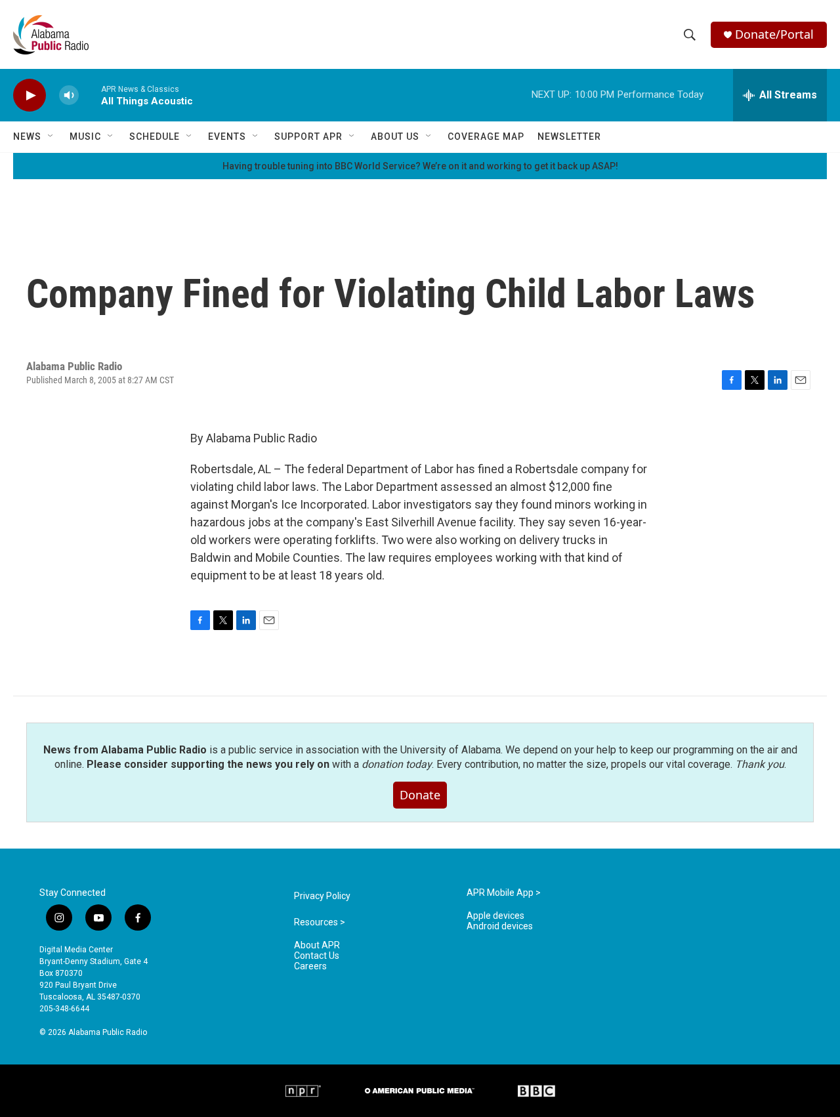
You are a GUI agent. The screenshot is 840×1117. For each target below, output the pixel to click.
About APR (317, 945)
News (27, 136)
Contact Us (316, 956)
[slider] (90, 95)
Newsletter (569, 136)
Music (85, 136)
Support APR (308, 136)
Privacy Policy (322, 896)
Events (227, 136)
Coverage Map (486, 136)
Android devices (500, 926)
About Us (395, 136)
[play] (29, 95)
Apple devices (495, 916)
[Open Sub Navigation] (51, 136)
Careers (310, 966)
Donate (420, 795)
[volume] (69, 95)
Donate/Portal (774, 34)
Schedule (154, 136)
